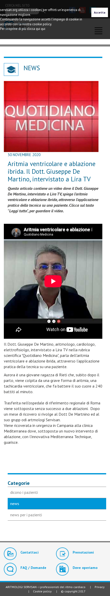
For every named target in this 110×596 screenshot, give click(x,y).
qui (43, 29)
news (14, 503)
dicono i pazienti (24, 492)
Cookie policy (42, 591)
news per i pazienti (26, 514)
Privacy (100, 587)
